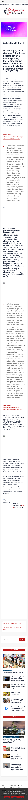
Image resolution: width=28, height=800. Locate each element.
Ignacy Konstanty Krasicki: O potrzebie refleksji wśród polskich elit (18, 748)
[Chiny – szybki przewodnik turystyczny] (14, 661)
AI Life (5, 670)
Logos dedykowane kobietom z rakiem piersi (12, 628)
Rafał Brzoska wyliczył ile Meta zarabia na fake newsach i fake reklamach (17, 678)
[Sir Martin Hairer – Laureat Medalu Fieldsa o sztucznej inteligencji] (6, 686)
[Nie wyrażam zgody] (26, 794)
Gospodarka (10, 737)
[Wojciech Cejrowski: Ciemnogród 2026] (6, 693)
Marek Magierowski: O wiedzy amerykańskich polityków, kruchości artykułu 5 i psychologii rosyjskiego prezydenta (13, 767)
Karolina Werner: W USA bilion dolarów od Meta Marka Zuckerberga (17, 700)
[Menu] (2, 1)
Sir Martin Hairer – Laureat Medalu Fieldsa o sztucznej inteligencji (18, 686)
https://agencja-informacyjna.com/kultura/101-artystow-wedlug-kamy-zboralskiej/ (12, 407)
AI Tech (20, 785)
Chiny (9, 670)
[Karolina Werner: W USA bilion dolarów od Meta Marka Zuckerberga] (6, 700)
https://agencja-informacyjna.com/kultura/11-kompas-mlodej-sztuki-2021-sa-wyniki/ (13, 137)
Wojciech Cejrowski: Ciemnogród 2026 (16, 693)
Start (3, 785)
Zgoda (7, 797)
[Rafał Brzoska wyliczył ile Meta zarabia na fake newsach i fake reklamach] (6, 678)
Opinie (16, 737)
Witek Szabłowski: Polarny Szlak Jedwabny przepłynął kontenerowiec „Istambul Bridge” (12, 740)
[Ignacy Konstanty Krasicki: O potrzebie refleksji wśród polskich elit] (6, 748)
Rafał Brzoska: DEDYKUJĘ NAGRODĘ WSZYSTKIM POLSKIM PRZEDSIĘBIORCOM (12, 624)
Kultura (12, 787)
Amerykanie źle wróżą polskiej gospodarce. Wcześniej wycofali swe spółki (17, 757)
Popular (21, 737)
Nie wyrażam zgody (17, 797)
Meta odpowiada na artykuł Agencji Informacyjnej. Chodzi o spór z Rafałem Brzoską (18, 709)
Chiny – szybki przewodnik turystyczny (13, 672)
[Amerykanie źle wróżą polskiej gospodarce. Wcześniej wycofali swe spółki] (6, 756)
